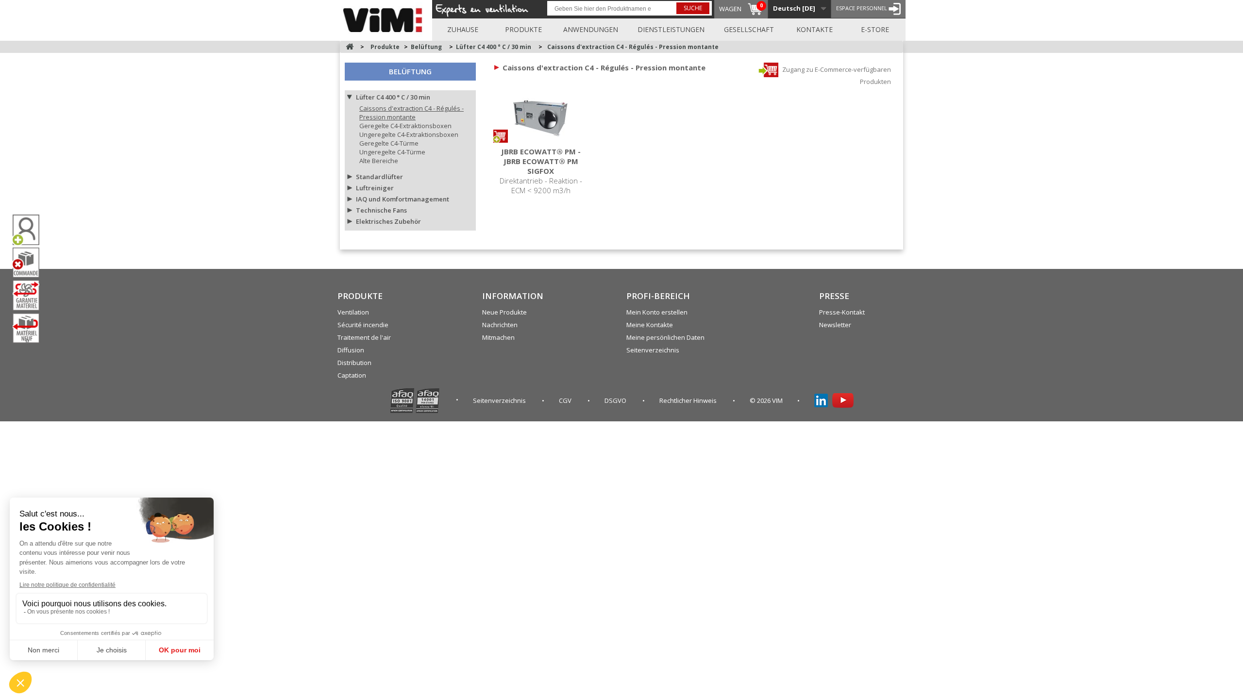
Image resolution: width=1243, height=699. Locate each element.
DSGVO (616, 400)
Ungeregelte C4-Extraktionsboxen (408, 134)
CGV (566, 400)
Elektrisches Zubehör (388, 221)
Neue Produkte (504, 312)
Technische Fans (381, 210)
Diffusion (350, 350)
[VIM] (384, 18)
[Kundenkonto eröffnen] (30, 230)
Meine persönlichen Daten (665, 337)
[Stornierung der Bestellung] (30, 263)
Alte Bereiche (378, 160)
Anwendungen (590, 29)
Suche (693, 8)
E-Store (875, 29)
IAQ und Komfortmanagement (402, 199)
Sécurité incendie (362, 324)
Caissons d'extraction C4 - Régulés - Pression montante (411, 112)
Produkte (523, 29)
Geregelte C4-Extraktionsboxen (405, 125)
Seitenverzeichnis (652, 350)
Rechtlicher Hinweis (688, 400)
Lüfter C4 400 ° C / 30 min (393, 97)
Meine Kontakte (649, 324)
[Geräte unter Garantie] (30, 295)
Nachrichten (500, 324)
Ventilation (353, 312)
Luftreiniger (375, 187)
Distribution (354, 362)
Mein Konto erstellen (657, 312)
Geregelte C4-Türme (389, 143)
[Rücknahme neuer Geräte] (30, 328)
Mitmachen (498, 337)
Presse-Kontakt (842, 312)
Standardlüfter (379, 176)
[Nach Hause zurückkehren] (349, 47)
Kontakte (814, 29)
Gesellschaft (749, 29)
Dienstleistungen (671, 29)
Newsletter (835, 324)
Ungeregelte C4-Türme (392, 152)
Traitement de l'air (364, 337)
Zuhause (462, 29)
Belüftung (410, 71)
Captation (351, 375)
